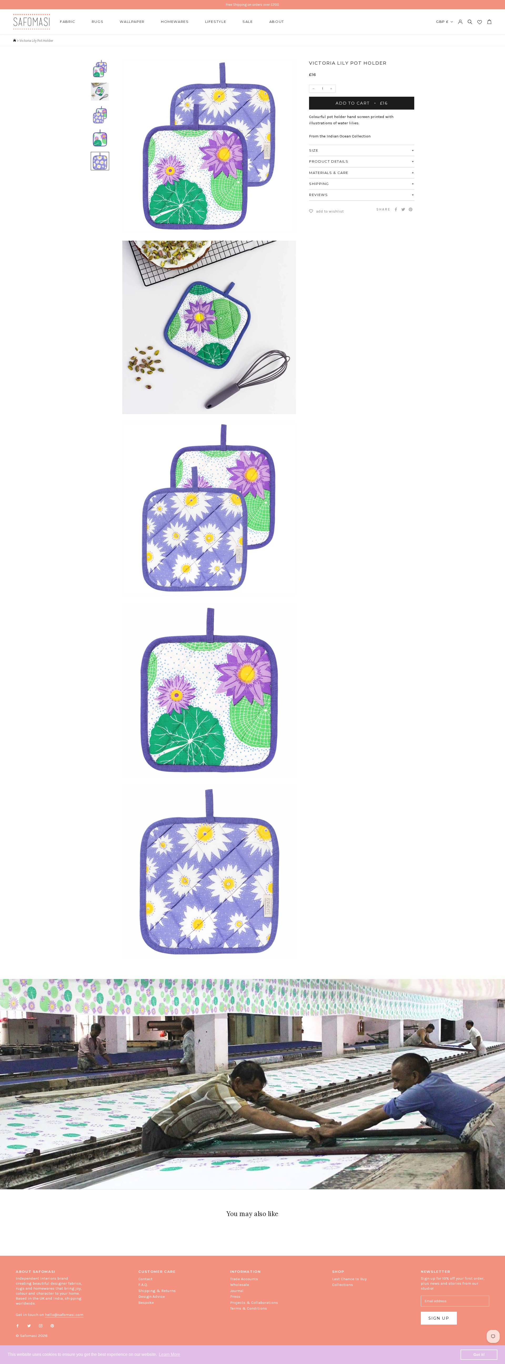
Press (235, 1296)
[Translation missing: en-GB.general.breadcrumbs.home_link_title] (14, 41)
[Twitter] (403, 209)
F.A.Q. (143, 1284)
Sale (248, 21)
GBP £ (442, 21)
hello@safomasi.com (64, 1314)
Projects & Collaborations (254, 1302)
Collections (342, 1284)
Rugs (98, 21)
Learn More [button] (169, 1354)
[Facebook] (396, 209)
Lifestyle (215, 21)
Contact (145, 1279)
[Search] (470, 21)
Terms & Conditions (248, 1308)
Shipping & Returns (157, 1290)
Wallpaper (132, 21)
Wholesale (239, 1284)
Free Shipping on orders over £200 (252, 5)
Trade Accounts (244, 1279)
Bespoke (146, 1302)
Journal (237, 1290)
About (276, 21)
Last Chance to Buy (349, 1279)
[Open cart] (489, 22)
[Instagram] (40, 1325)
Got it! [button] (479, 1354)
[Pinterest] (410, 209)
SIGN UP (438, 1318)
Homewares (175, 21)
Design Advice (151, 1296)
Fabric (67, 21)
